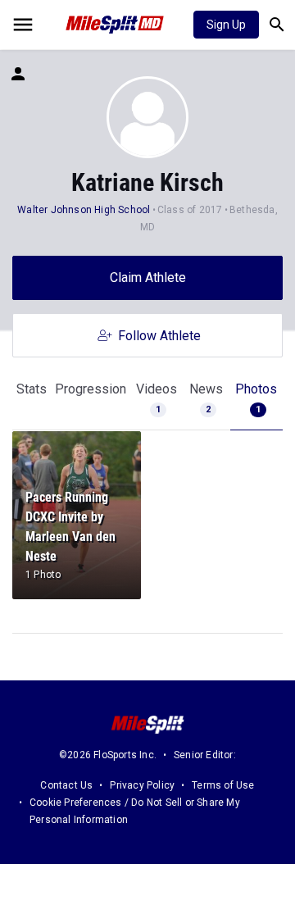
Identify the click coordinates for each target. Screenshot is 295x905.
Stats (31, 389)
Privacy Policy (142, 785)
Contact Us (66, 785)
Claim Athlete (148, 277)
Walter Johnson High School (83, 210)
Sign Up (226, 24)
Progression (90, 389)
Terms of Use (223, 785)
